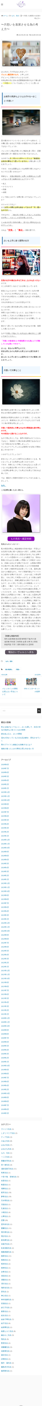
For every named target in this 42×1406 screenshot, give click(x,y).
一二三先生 (5, 1157)
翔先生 (3, 1339)
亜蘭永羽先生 (6, 1161)
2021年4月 (5, 1002)
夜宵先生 (4, 1192)
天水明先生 (5, 1200)
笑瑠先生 (4, 1303)
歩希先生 (4, 1272)
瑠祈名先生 (5, 1288)
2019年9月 (5, 1070)
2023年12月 (5, 883)
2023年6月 (5, 907)
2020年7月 (5, 1038)
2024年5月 (5, 863)
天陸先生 (4, 1204)
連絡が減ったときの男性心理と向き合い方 (17, 749)
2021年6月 (5, 994)
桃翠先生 (4, 1256)
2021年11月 (5, 974)
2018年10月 (5, 1093)
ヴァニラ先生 (6, 1129)
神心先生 (4, 1296)
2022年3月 (5, 959)
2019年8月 (5, 1074)
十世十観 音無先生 (9, 1177)
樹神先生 (4, 1268)
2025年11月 (5, 796)
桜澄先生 (4, 1264)
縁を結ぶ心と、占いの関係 (11, 734)
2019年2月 (5, 1089)
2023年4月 (5, 911)
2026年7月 (5, 768)
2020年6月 (5, 1042)
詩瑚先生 (4, 1359)
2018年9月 (5, 1097)
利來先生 (4, 1173)
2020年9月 (5, 1030)
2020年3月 (5, 1054)
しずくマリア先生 (8, 1133)
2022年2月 (5, 963)
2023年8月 (5, 899)
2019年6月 (5, 1081)
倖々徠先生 (5, 1165)
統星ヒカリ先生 (7, 1331)
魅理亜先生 (5, 1371)
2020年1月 (5, 1062)
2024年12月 (5, 840)
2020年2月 (5, 1058)
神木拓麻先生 (6, 1299)
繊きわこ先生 (6, 1335)
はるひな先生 (6, 1149)
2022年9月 (5, 935)
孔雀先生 (4, 1208)
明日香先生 (5, 1232)
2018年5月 (5, 1113)
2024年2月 (5, 875)
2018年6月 (5, 1109)
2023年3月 (5, 915)
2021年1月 (5, 1014)
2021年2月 (5, 1010)
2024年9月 (5, 852)
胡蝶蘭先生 (5, 1347)
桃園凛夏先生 (6, 1252)
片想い (18, 669)
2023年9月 (5, 895)
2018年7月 (5, 1105)
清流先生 (4, 1276)
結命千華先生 (6, 1319)
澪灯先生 (4, 1284)
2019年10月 (5, 1066)
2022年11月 (5, 927)
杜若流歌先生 (6, 1248)
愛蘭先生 (4, 1228)
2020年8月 (5, 1034)
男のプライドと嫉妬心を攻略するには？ (16, 745)
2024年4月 (5, 867)
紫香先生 (4, 1311)
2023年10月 (5, 891)
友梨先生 (4, 1181)
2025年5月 (5, 820)
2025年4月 (5, 824)
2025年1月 (5, 836)
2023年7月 (5, 903)
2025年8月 (5, 808)
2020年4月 (5, 1050)
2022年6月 (5, 947)
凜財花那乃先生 (7, 1169)
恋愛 (3, 1220)
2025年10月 (5, 800)
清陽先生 (4, 1280)
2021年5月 (5, 998)
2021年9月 (5, 982)
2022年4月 (5, 955)
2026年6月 (5, 772)
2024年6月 (5, 860)
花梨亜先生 (5, 1351)
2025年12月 (5, 792)
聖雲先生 (4, 1343)
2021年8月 (5, 986)
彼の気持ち (8, 669)
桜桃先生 (4, 1260)
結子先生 (4, 1323)
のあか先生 (5, 1141)
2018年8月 (5, 1101)
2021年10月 (5, 978)
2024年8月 (5, 856)
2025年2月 (5, 832)
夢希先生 (4, 1196)
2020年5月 (5, 1046)
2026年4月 (5, 780)
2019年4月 (5, 1085)
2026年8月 (5, 764)
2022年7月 (5, 943)
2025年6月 (5, 816)
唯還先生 (4, 1185)
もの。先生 (8, 661)
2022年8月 (5, 939)
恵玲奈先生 (5, 1224)
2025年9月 (5, 804)
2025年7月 (5, 812)
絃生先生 (4, 1315)
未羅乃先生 (5, 1244)
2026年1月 (5, 788)
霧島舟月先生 (6, 1367)
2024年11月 (5, 844)
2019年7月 (5, 1078)
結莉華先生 (5, 1327)
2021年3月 (5, 1006)
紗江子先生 (5, 1307)
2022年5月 (5, 951)
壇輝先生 (4, 1189)
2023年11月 (5, 887)
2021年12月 (5, 970)
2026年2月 (5, 784)
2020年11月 (5, 1022)
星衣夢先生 (5, 1240)
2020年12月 (5, 1018)
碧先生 (3, 1292)
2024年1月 (5, 879)
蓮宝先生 (4, 1355)
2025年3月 (5, 828)
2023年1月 (5, 919)
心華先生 (4, 1216)
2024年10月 (5, 848)
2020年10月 (5, 1026)
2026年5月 (5, 776)
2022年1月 (5, 967)
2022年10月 (5, 931)
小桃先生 (4, 1212)
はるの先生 (5, 1145)
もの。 (3, 485)
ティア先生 (5, 1137)
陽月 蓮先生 (6, 1363)
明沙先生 (4, 1236)
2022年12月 (5, 923)
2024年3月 (5, 871)
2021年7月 (5, 990)
